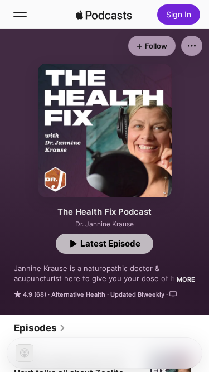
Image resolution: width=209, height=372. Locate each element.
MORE (186, 279)
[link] (40, 328)
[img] (104, 14)
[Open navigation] (20, 14)
